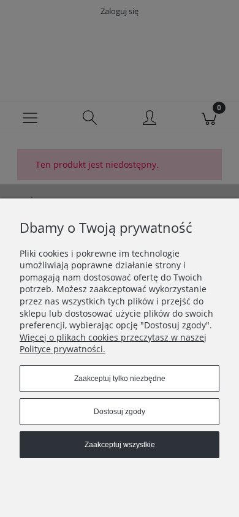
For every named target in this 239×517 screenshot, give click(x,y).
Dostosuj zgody (119, 411)
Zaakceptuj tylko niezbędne (119, 378)
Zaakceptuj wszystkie (120, 444)
